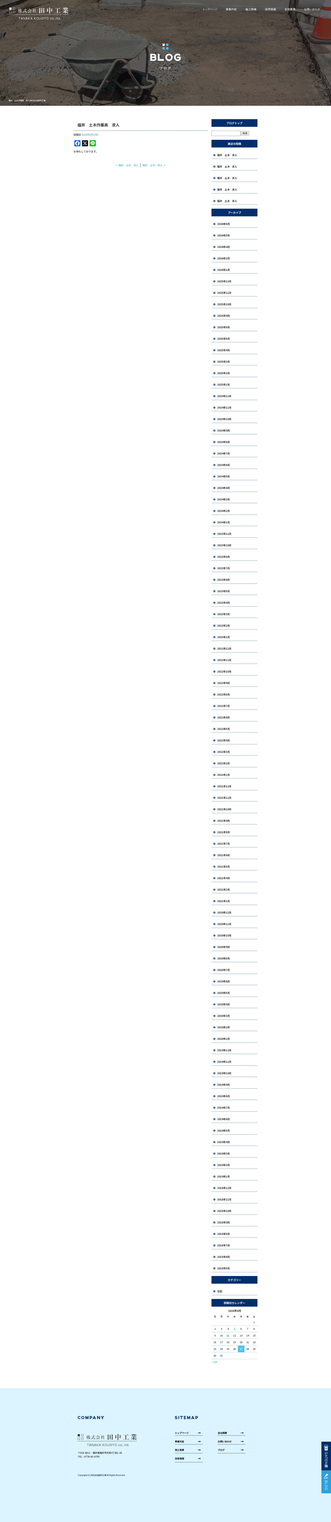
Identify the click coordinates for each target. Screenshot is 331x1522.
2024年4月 (223, 488)
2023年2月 (223, 625)
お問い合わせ (311, 9)
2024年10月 (224, 419)
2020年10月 (224, 935)
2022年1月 (223, 775)
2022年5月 (223, 729)
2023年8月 (223, 557)
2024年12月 (224, 396)
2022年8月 (223, 694)
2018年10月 (224, 1211)
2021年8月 (223, 832)
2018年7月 (223, 1245)
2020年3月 (223, 1016)
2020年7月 (223, 970)
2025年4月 (223, 350)
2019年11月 (224, 1062)
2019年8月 (223, 1096)
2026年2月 (223, 258)
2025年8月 (223, 327)
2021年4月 (223, 878)
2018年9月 (223, 1222)
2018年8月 (223, 1234)
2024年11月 (224, 407)
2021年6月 (223, 855)
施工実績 (251, 9)
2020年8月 (223, 958)
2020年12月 (224, 912)
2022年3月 (223, 752)
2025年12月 (224, 281)
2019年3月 (223, 1153)
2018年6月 (223, 1257)
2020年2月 (223, 1027)
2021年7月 (223, 843)
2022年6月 (223, 717)
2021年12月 (224, 786)
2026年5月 (223, 235)
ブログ (221, 1449)
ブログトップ (234, 123)
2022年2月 (223, 763)
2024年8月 (223, 442)
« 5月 (214, 1362)
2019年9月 (223, 1084)
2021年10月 (224, 809)
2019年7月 (223, 1107)
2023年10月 (224, 545)
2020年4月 (223, 1004)
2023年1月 (223, 637)
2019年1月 (223, 1176)
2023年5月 (223, 591)
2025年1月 (223, 384)
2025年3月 (223, 361)
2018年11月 (224, 1199)
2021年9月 (223, 820)
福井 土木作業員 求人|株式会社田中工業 (27, 100)
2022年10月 (224, 671)
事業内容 (231, 9)
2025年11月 (224, 293)
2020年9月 (223, 947)
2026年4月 (223, 247)
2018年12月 (224, 1188)
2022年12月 (224, 648)
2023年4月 (223, 602)
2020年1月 (223, 1039)
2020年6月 (223, 981)
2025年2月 (223, 373)
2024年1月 (223, 522)
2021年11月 (224, 798)
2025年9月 (223, 316)
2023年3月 (223, 614)
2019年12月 (224, 1050)
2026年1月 (223, 270)
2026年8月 (223, 224)
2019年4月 (223, 1142)
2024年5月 (223, 476)
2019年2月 (223, 1165)
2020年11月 (224, 924)
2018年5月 (223, 1268)
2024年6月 (223, 465)
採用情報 (270, 9)
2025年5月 (223, 338)
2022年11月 (224, 660)
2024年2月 (223, 511)
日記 (219, 1291)
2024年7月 (223, 453)
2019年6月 (223, 1119)
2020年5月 (223, 993)
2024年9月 (223, 430)
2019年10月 (224, 1073)
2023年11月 (224, 534)
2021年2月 (223, 889)
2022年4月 (223, 740)
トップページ (210, 9)
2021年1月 (223, 901)
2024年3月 (223, 499)
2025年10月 (224, 304)
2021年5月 (223, 866)
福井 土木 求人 (127, 165)
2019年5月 (223, 1130)
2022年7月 (223, 706)
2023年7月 (223, 568)
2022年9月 (223, 683)
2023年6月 (223, 579)
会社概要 (290, 9)
